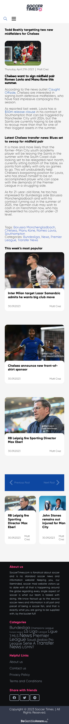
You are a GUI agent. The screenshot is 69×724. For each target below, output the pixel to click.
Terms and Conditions (26, 681)
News (45, 237)
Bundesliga (31, 237)
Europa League (16, 632)
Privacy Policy (20, 674)
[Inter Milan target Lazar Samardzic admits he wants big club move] (34, 286)
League (42, 631)
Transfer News (28, 240)
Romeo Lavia (46, 230)
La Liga (31, 631)
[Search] (5, 18)
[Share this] (14, 697)
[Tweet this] (24, 697)
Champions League (42, 628)
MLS (15, 636)
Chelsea (11, 230)
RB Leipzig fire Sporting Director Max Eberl (18, 521)
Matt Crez (43, 69)
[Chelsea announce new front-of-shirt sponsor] (34, 358)
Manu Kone (27, 230)
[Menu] (14, 18)
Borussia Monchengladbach (34, 227)
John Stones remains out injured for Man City (53, 521)
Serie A (29, 643)
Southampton (15, 233)
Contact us (18, 668)
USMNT (28, 647)
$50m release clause (20, 112)
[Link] (34, 8)
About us (16, 662)
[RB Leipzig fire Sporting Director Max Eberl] (34, 431)
